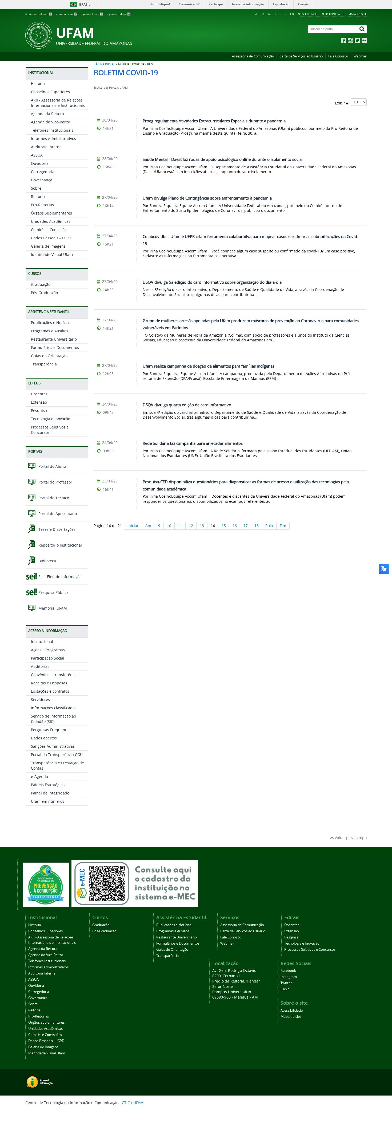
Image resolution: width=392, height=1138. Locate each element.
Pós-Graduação (44, 292)
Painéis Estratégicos (48, 784)
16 (235, 525)
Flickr (285, 989)
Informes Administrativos (53, 138)
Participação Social (47, 658)
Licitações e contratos (50, 691)
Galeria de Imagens (48, 246)
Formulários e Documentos (55, 347)
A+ (257, 14)
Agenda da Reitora (47, 113)
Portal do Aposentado (57, 513)
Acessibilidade (307, 14)
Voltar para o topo (350, 837)
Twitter (286, 983)
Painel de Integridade (50, 793)
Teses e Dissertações (56, 529)
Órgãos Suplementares (51, 213)
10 (169, 525)
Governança (41, 179)
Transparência (44, 364)
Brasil (84, 4)
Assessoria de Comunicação (253, 56)
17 (245, 525)
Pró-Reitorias (42, 204)
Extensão (39, 402)
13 (202, 525)
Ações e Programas (48, 649)
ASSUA (37, 155)
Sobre (36, 188)
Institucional (42, 641)
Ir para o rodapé (118, 14)
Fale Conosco (338, 56)
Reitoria (38, 196)
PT (277, 14)
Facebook (288, 970)
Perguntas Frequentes (50, 729)
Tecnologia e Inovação (50, 418)
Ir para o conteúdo (38, 14)
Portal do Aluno (51, 466)
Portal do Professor (54, 482)
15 (224, 525)
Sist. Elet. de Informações (60, 576)
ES (292, 14)
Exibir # (343, 103)
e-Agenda (39, 776)
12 (191, 525)
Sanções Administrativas (53, 746)
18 (256, 525)
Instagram (289, 977)
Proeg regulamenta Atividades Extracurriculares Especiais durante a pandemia (214, 120)
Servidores (40, 699)
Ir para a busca (92, 14)
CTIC (126, 1102)
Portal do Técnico (53, 497)
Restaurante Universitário (54, 339)
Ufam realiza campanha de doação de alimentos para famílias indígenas (208, 366)
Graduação (40, 284)
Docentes (39, 393)
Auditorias (40, 666)
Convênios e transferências (55, 674)
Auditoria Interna (46, 146)
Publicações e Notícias (51, 322)
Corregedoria (42, 171)
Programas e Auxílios (49, 330)
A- (269, 14)
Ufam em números (47, 801)
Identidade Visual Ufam (52, 254)
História (38, 83)
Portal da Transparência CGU (57, 754)
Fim (283, 525)
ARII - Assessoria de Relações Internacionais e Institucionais (58, 103)
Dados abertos (44, 738)
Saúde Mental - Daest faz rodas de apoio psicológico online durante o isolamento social (223, 159)
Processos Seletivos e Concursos (309, 949)
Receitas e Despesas (49, 682)
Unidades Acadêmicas (50, 221)
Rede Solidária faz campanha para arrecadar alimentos (193, 443)
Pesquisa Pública (53, 592)
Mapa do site (358, 14)
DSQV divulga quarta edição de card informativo (187, 404)
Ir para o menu (66, 14)
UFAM (138, 1102)
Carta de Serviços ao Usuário (301, 56)
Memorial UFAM (52, 608)
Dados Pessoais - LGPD (51, 237)
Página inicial (104, 64)
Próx (269, 525)
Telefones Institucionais (52, 130)
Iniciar (133, 525)
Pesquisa (39, 410)
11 (180, 525)
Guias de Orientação (49, 355)
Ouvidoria (40, 163)
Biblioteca (46, 560)
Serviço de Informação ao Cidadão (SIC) (53, 719)
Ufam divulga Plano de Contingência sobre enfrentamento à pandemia (207, 198)
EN (284, 14)
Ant (148, 525)
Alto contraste (333, 14)
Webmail (360, 56)
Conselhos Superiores (50, 91)
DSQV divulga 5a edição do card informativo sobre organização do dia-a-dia (212, 282)
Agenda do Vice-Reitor (50, 121)
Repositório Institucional (59, 545)
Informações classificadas (54, 707)
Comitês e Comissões (50, 229)
